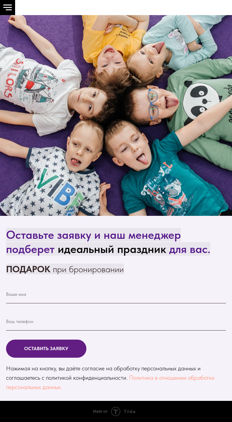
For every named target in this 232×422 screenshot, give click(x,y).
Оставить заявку (46, 348)
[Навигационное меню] (7, 8)
